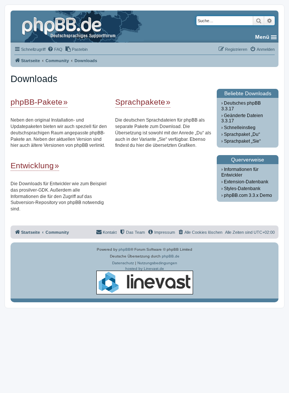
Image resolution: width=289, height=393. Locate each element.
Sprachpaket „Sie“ (242, 141)
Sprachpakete (140, 101)
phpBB (125, 249)
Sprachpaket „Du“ (242, 134)
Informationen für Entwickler (239, 172)
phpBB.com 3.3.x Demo (248, 195)
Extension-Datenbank (246, 181)
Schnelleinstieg (240, 127)
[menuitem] (54, 49)
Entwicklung (32, 165)
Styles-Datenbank (242, 188)
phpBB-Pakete (36, 101)
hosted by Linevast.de (144, 269)
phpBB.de (170, 256)
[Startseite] (69, 26)
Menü (262, 37)
